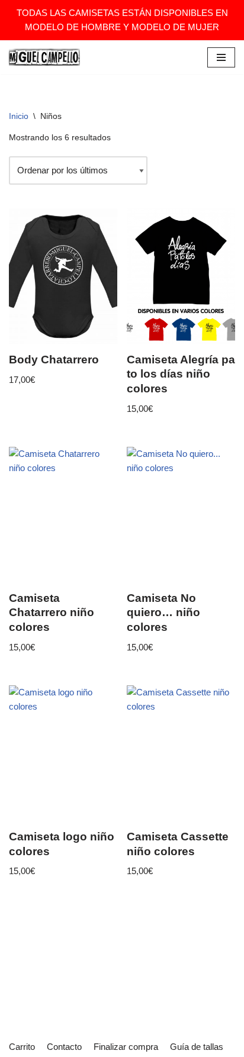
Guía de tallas (196, 1047)
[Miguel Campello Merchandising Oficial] (44, 57)
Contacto (64, 1047)
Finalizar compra (126, 1047)
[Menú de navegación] (221, 57)
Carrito (22, 1047)
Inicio (18, 116)
